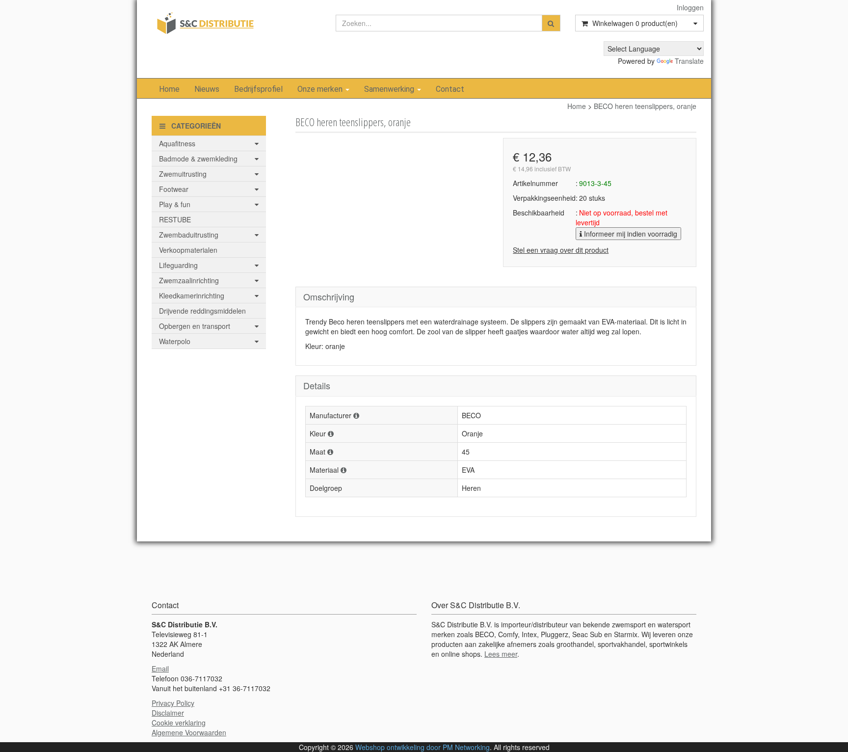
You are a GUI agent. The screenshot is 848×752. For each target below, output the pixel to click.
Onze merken (320, 89)
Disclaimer (168, 713)
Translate (689, 61)
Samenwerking (390, 89)
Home (169, 89)
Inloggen (690, 7)
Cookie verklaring (179, 722)
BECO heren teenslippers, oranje (645, 106)
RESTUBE (175, 219)
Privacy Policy (173, 703)
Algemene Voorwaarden (189, 732)
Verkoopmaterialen (188, 250)
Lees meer (500, 654)
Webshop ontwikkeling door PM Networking (422, 747)
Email (160, 668)
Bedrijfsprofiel (258, 89)
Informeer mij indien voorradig (629, 234)
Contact (450, 89)
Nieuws (206, 89)
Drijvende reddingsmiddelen (202, 311)
